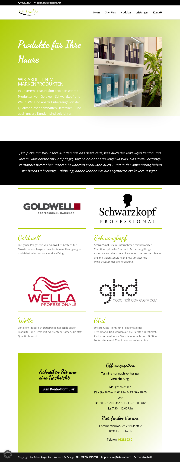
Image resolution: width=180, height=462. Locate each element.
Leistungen (142, 12)
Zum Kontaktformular (58, 389)
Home (96, 12)
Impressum (108, 457)
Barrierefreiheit (143, 457)
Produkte (125, 12)
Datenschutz (123, 457)
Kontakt (157, 12)
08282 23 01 (126, 439)
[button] (7, 454)
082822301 (25, 2)
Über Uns (110, 12)
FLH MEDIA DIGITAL (87, 457)
